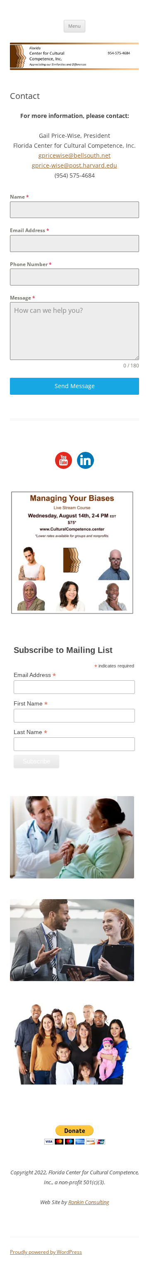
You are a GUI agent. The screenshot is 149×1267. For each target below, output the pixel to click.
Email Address (29, 230)
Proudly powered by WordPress (46, 1251)
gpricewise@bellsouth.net (74, 155)
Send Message (75, 386)
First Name (31, 704)
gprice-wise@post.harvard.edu (74, 165)
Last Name (30, 732)
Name (19, 196)
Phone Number (31, 264)
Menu (74, 26)
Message (22, 297)
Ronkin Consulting (88, 1202)
